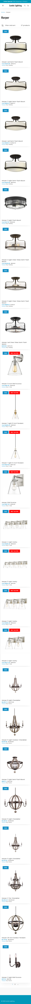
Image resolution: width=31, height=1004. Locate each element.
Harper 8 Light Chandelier (11, 700)
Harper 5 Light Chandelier (11, 819)
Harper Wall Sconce (9, 502)
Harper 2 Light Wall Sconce (11, 977)
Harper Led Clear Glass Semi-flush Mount (14, 343)
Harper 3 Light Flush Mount (11, 220)
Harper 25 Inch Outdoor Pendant (14, 938)
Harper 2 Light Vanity (9, 661)
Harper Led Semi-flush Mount (12, 62)
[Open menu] (3, 5)
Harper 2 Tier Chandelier (11, 898)
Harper (8, 12)
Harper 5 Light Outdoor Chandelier (14, 740)
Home (3, 12)
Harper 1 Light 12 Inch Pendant (12, 423)
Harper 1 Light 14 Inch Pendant (13, 463)
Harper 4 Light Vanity (9, 542)
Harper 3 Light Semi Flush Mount (13, 779)
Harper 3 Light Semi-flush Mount (13, 102)
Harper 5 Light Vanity (9, 582)
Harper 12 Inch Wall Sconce (11, 384)
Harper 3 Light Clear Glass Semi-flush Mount (15, 261)
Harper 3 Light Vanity (9, 621)
